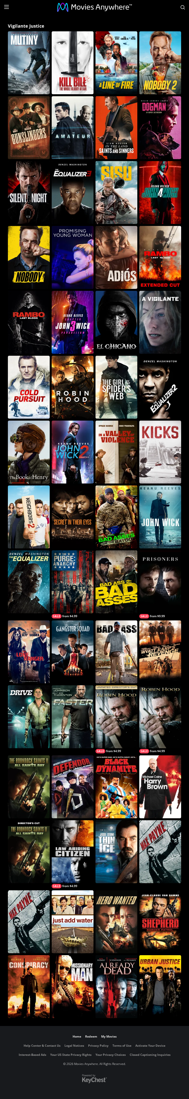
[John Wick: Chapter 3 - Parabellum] (73, 322)
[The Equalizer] (29, 581)
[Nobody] (29, 257)
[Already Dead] (116, 986)
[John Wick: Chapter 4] (160, 192)
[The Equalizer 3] (73, 192)
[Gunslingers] (29, 127)
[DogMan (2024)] (160, 127)
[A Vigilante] (160, 322)
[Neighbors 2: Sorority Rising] (29, 516)
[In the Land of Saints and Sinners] (116, 127)
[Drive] (29, 716)
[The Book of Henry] (29, 452)
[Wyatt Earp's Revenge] (160, 651)
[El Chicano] (116, 322)
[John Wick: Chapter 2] (73, 452)
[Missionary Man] (73, 986)
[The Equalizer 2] (160, 387)
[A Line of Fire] (116, 62)
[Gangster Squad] (73, 651)
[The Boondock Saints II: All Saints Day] (29, 786)
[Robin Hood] (73, 387)
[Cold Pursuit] (29, 387)
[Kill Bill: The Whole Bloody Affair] (73, 62)
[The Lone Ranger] (29, 651)
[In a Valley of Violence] (116, 452)
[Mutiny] (29, 62)
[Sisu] (116, 192)
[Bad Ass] (116, 651)
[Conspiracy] (29, 986)
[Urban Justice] (160, 986)
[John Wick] (160, 516)
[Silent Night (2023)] (29, 192)
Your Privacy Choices (110, 1055)
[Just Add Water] (73, 921)
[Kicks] (160, 452)
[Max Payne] (29, 921)
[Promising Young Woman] (73, 257)
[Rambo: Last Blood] (29, 322)
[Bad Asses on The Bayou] (116, 516)
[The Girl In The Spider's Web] (116, 387)
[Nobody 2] (160, 62)
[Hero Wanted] (116, 921)
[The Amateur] (73, 127)
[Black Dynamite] (116, 786)
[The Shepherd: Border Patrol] (160, 921)
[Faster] (73, 716)
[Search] (182, 7)
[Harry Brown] (160, 786)
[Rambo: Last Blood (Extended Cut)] (160, 257)
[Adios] (116, 257)
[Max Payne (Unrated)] (160, 851)
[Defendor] (73, 786)
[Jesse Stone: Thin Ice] (116, 851)
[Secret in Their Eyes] (73, 516)
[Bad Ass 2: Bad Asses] (116, 581)
